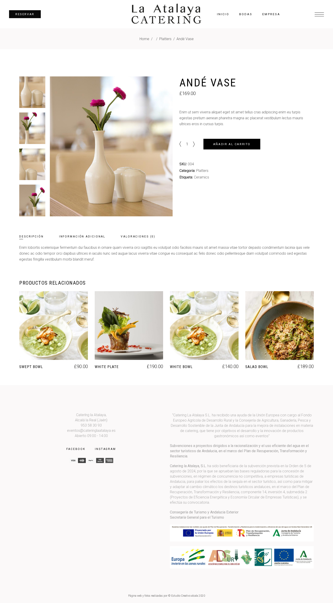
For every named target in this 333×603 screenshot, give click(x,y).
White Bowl (181, 366)
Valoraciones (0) (138, 236)
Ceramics (201, 177)
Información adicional (82, 236)
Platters (165, 39)
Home (144, 39)
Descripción (31, 236)
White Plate (107, 366)
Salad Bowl (256, 366)
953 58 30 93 (91, 425)
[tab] (38, 236)
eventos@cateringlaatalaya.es (91, 430)
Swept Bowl (31, 366)
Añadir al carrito (232, 144)
